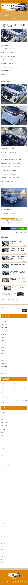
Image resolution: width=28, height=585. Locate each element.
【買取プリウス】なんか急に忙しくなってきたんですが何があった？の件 (14, 396)
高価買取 (19, 222)
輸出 (14, 222)
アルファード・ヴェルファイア (9, 218)
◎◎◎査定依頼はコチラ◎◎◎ (8, 213)
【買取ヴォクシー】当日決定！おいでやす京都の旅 (13, 387)
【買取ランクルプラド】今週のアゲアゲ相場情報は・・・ (12, 391)
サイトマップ (14, 578)
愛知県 (16, 220)
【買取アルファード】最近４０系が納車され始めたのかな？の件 (14, 401)
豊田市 (4, 222)
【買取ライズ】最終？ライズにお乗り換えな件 (12, 383)
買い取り (9, 222)
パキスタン (20, 218)
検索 (2, 307)
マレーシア (5, 220)
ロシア (11, 220)
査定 (20, 220)
